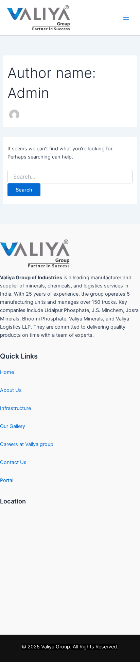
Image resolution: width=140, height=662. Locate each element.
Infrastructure (15, 408)
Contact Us (13, 462)
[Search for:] (69, 177)
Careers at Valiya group (26, 444)
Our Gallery (12, 426)
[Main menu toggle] (126, 18)
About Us (11, 390)
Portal (6, 480)
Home (7, 372)
